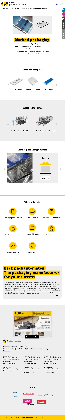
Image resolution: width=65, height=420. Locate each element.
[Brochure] (32, 324)
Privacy (12, 418)
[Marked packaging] (57, 4)
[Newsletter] (63, 23)
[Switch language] (61, 4)
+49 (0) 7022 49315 (14, 360)
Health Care (32, 252)
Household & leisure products (32, 235)
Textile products (32, 218)
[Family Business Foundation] (47, 395)
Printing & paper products (13, 218)
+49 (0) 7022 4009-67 (54, 358)
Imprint (5, 418)
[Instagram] (63, 15)
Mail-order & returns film (51, 218)
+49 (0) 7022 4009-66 (34, 358)
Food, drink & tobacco (12, 235)
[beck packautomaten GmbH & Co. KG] (13, 4)
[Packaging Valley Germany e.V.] (28, 395)
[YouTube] (63, 12)
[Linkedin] (63, 9)
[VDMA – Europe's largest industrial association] (14, 394)
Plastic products (51, 235)
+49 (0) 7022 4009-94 (35, 360)
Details (44, 178)
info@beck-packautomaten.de (9, 362)
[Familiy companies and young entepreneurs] (28, 403)
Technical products (12, 252)
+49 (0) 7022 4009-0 (14, 358)
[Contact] (63, 34)
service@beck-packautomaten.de (30, 362)
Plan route (6, 351)
